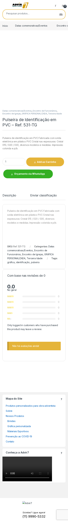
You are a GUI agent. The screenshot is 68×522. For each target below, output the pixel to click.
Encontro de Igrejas (11, 113)
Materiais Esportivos (18, 431)
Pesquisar (61, 14)
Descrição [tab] (9, 195)
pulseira (35, 262)
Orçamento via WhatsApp (29, 173)
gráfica (11, 262)
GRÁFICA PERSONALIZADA (34, 113)
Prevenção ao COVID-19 (19, 436)
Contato (10, 441)
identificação (23, 262)
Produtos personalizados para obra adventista (30, 405)
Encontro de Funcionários (45, 111)
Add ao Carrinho (46, 161)
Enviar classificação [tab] (43, 195)
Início (5, 25)
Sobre (9, 410)
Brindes (11, 421)
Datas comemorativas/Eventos (31, 25)
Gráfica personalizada (19, 426)
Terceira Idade (55, 113)
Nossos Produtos (15, 416)
